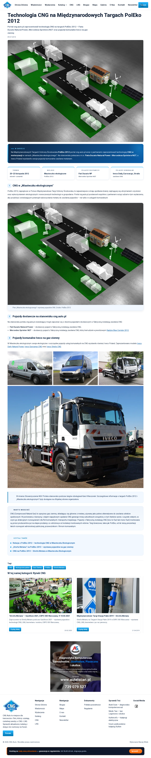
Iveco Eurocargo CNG (33, 347)
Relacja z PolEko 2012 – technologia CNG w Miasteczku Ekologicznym (44, 543)
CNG (71, 5)
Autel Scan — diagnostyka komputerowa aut (119, 706)
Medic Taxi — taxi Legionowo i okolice (117, 712)
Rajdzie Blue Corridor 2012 (118, 330)
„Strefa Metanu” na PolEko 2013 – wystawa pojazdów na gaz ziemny (43, 547)
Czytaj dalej (15, 629)
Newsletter (133, 5)
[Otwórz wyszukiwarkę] (141, 4)
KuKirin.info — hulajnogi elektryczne (118, 719)
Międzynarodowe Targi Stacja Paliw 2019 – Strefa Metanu (103, 616)
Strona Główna (21, 5)
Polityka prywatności (92, 705)
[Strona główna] (7, 5)
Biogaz (86, 5)
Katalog (61, 5)
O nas (61, 712)
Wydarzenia (50, 5)
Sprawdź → (136, 751)
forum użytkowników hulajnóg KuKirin (117, 725)
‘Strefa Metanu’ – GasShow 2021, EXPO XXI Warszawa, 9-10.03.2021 (39, 616)
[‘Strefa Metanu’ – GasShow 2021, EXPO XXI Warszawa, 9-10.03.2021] (40, 595)
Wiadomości (36, 5)
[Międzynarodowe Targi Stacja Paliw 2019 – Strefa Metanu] (108, 595)
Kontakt (121, 5)
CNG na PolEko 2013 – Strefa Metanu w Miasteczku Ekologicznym (42, 551)
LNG (78, 5)
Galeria (103, 5)
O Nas (112, 5)
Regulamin (88, 708)
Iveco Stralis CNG (54, 347)
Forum (8, 733)
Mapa (94, 5)
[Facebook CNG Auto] (136, 706)
